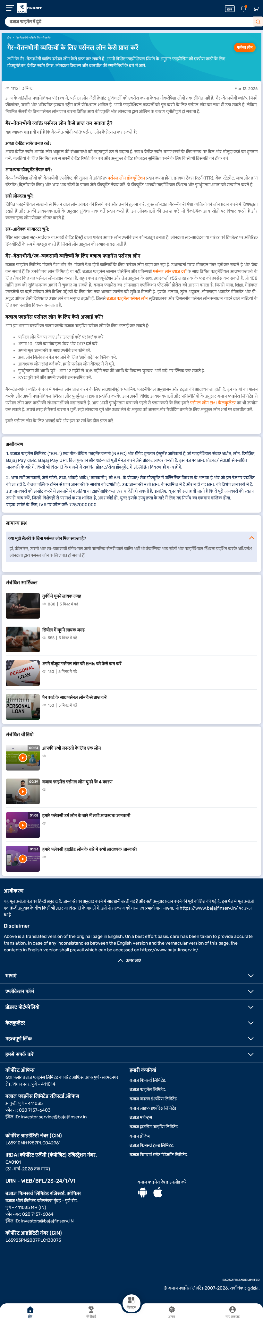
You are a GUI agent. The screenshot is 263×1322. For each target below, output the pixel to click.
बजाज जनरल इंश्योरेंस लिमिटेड (153, 1099)
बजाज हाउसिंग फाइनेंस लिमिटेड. (154, 1127)
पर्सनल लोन (244, 47)
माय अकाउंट (232, 1317)
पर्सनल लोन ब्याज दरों (169, 271)
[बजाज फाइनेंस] (29, 8)
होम (30, 1317)
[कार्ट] (255, 9)
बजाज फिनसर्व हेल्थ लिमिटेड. (152, 1145)
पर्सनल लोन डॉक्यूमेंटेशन (126, 178)
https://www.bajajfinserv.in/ (209, 908)
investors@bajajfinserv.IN (47, 1221)
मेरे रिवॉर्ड (91, 1317)
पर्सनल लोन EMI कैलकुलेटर (213, 403)
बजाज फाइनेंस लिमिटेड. (148, 1089)
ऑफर (171, 1317)
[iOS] (158, 1193)
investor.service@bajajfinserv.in (54, 1117)
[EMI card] (230, 8)
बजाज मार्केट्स (141, 1117)
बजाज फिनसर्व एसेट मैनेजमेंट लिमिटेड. (159, 1155)
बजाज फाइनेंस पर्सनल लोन (127, 298)
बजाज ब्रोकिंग (140, 1136)
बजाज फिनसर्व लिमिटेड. (148, 1080)
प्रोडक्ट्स (131, 1307)
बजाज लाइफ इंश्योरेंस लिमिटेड (153, 1108)
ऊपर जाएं (133, 960)
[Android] (143, 1193)
